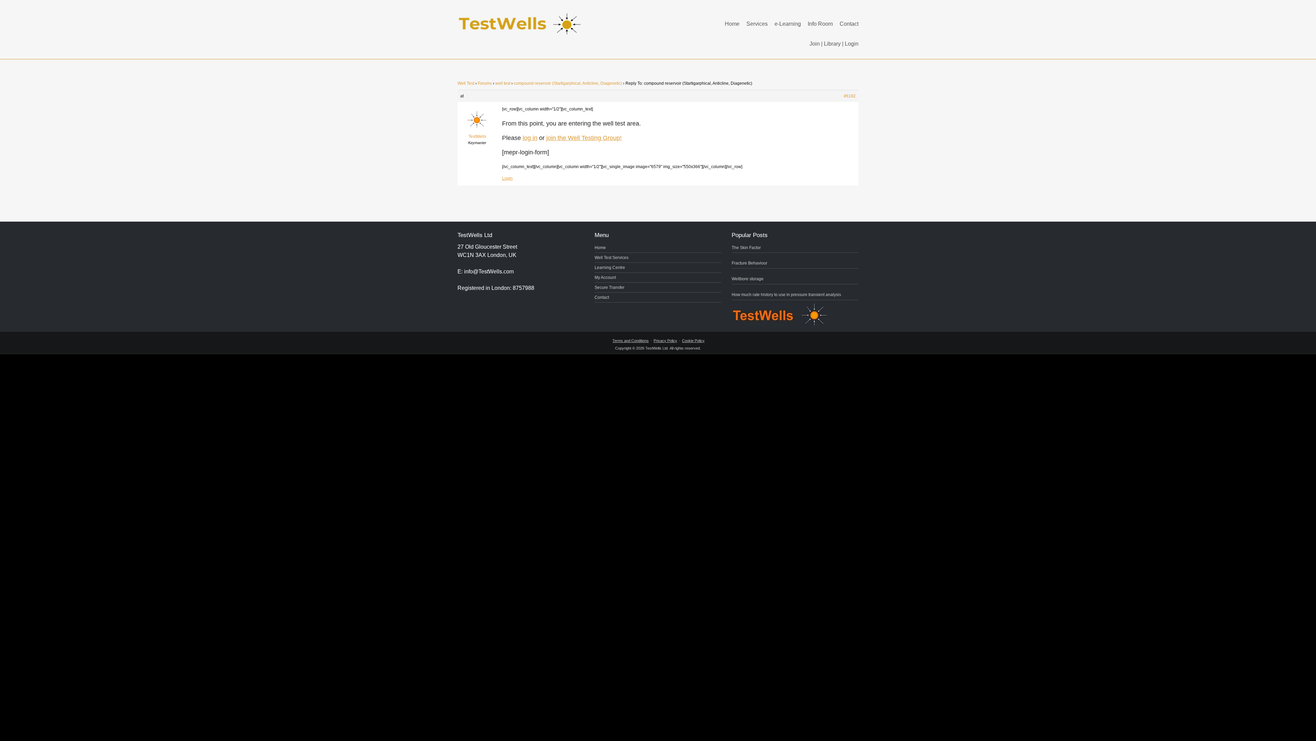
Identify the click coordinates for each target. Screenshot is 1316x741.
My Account (605, 277)
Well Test (466, 83)
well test (502, 83)
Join (814, 44)
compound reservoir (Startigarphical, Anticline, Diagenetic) (568, 83)
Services (757, 24)
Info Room (820, 24)
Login (851, 44)
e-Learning (788, 24)
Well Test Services (612, 257)
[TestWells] (521, 18)
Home (732, 24)
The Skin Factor (746, 247)
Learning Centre (610, 267)
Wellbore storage (748, 279)
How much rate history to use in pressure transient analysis (786, 294)
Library (832, 44)
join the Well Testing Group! (584, 137)
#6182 (850, 96)
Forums (485, 83)
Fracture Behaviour (749, 263)
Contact (849, 24)
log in (530, 137)
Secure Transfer (609, 287)
